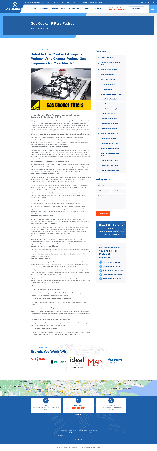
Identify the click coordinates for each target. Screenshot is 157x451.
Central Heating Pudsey (108, 138)
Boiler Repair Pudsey (107, 74)
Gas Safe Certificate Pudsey (109, 99)
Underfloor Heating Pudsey (109, 133)
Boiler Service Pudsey (107, 79)
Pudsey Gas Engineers (70, 447)
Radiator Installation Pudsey (109, 148)
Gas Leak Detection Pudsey (109, 160)
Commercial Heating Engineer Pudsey (110, 63)
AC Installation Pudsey (107, 84)
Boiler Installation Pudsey (108, 69)
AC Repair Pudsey (106, 89)
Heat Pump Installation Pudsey (110, 170)
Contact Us (97, 8)
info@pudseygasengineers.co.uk (69, 2)
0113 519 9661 (117, 9)
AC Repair (86, 8)
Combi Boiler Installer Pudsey (109, 143)
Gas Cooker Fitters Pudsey (109, 118)
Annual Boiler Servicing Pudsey (110, 109)
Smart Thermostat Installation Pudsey (110, 154)
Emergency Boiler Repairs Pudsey (111, 94)
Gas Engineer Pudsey (107, 57)
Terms (98, 447)
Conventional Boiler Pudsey (109, 165)
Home (33, 8)
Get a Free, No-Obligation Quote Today (111, 230)
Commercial (43, 8)
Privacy (93, 447)
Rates (63, 8)
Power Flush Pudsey (107, 104)
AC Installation (74, 8)
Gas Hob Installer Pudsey (108, 128)
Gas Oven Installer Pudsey (109, 123)
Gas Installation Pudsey (108, 114)
